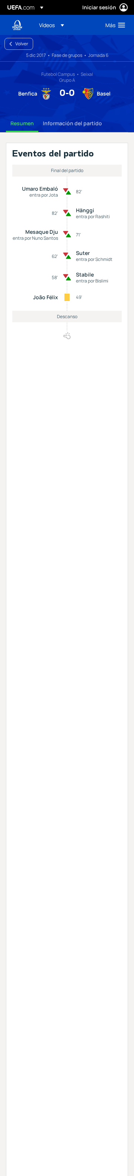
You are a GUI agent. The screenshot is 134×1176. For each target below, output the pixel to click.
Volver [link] (21, 44)
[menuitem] (66, 24)
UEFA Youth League (17, 25)
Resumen (22, 123)
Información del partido (72, 123)
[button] (51, 24)
